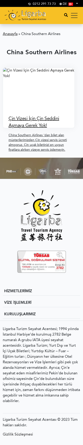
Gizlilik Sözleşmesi (18, 434)
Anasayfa (10, 34)
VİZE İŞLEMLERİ (17, 303)
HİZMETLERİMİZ (18, 291)
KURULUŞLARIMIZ (20, 314)
